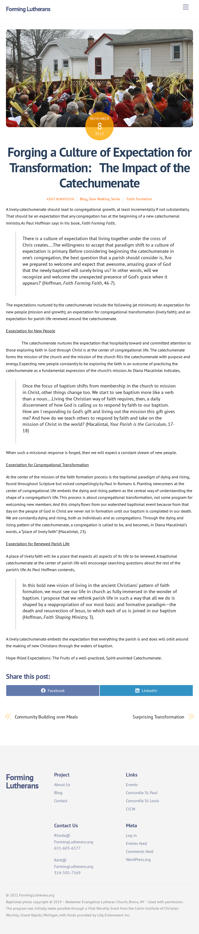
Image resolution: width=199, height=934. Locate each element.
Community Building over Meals (46, 717)
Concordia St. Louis (142, 800)
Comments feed (139, 851)
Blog (83, 198)
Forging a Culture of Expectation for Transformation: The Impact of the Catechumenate (99, 167)
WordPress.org (138, 859)
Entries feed (136, 843)
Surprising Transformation (158, 717)
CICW (130, 808)
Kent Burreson (60, 199)
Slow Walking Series (104, 198)
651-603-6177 (67, 848)
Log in (131, 835)
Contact (60, 800)
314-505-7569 (67, 872)
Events (132, 784)
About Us (62, 784)
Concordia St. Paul (142, 792)
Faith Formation (139, 198)
